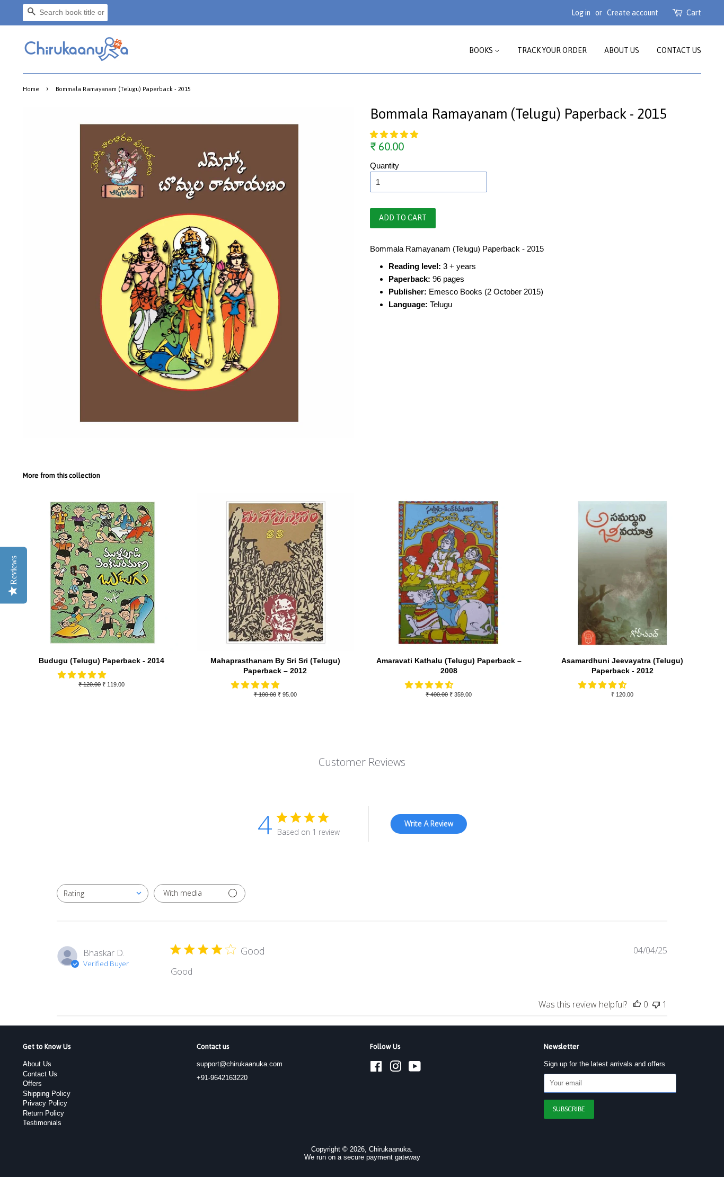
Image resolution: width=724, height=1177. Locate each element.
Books (482, 50)
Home (31, 88)
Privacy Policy (45, 1103)
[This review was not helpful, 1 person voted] (656, 1004)
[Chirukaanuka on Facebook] (376, 1069)
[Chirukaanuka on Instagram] (395, 1069)
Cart (693, 12)
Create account (632, 12)
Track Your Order (552, 50)
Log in (580, 12)
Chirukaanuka (390, 1149)
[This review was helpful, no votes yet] (637, 1004)
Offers (32, 1083)
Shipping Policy (46, 1094)
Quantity (384, 165)
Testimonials (42, 1123)
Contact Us (679, 50)
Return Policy (43, 1113)
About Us (621, 50)
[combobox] (102, 893)
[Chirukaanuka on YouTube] (415, 1069)
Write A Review (428, 823)
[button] (395, 134)
